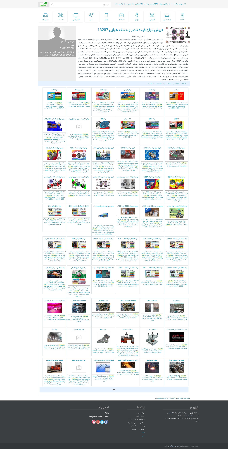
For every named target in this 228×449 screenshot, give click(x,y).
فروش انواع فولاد (161, 84)
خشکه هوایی (150, 84)
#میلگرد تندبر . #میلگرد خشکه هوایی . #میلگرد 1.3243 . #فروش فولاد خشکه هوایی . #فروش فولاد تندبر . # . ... (78, 187)
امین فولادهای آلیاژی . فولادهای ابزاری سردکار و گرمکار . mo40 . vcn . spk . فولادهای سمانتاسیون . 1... (128, 367)
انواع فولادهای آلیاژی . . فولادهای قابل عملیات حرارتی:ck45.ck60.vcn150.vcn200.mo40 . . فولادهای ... (78, 311)
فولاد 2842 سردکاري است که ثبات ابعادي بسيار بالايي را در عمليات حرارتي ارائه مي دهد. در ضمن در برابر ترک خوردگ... (79, 215)
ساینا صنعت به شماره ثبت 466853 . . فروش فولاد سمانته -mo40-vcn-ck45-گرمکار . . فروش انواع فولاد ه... (103, 341)
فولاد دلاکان (184, 84)
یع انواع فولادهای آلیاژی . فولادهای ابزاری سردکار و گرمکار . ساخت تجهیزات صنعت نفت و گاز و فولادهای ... (176, 370)
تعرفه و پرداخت (142, 424)
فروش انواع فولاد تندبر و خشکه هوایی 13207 (130, 30)
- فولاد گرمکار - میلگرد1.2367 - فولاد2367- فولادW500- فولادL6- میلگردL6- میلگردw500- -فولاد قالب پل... (79, 98)
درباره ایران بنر (140, 413)
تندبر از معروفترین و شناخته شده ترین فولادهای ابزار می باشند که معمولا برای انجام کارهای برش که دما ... (127, 186)
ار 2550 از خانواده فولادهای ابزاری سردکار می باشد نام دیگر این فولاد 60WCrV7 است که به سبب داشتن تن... (176, 157)
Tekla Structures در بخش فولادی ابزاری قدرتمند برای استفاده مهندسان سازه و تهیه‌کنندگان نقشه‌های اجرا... (102, 371)
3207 (169, 84)
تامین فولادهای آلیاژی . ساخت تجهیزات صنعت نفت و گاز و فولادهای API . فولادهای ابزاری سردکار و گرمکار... (127, 309)
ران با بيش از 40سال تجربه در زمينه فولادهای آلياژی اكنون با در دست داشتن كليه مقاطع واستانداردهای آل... (176, 339)
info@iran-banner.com (98, 417)
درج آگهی (141, 429)
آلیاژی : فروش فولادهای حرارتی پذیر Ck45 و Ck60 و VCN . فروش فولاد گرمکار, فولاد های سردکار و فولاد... (152, 310)
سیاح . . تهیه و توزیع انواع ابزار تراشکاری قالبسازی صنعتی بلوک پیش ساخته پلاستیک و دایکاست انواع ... (152, 341)
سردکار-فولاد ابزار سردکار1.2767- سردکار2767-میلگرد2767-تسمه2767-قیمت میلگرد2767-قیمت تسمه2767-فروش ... (54, 99)
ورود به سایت (132, 422)
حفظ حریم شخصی (188, 416)
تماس (134, 429)
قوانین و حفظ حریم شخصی (140, 418)
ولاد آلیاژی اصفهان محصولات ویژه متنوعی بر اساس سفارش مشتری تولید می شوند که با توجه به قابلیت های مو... (79, 339)
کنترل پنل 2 (132, 419)
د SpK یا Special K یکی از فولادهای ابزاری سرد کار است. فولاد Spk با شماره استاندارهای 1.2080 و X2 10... (54, 339)
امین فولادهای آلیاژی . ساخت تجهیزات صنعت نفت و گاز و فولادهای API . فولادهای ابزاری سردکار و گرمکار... (103, 309)
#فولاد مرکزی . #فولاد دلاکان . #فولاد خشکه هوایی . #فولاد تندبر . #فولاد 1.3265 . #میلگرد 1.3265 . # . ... (176, 216)
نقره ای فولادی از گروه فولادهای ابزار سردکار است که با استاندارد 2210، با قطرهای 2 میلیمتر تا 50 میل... (176, 310)
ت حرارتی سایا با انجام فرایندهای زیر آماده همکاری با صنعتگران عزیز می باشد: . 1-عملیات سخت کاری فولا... (152, 370)
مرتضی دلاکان (67, 41)
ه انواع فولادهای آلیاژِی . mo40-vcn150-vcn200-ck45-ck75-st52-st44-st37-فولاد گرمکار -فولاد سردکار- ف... (78, 129)
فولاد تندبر (176, 84)
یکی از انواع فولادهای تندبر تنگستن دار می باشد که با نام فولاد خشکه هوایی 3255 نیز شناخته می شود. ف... (151, 276)
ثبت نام (133, 426)
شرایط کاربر (171, 413)
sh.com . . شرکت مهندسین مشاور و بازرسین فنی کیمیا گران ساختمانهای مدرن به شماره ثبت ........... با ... (54, 311)
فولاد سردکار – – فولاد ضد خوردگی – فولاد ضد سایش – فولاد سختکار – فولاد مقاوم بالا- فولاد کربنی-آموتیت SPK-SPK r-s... (128, 128)
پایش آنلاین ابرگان (174, 446)
